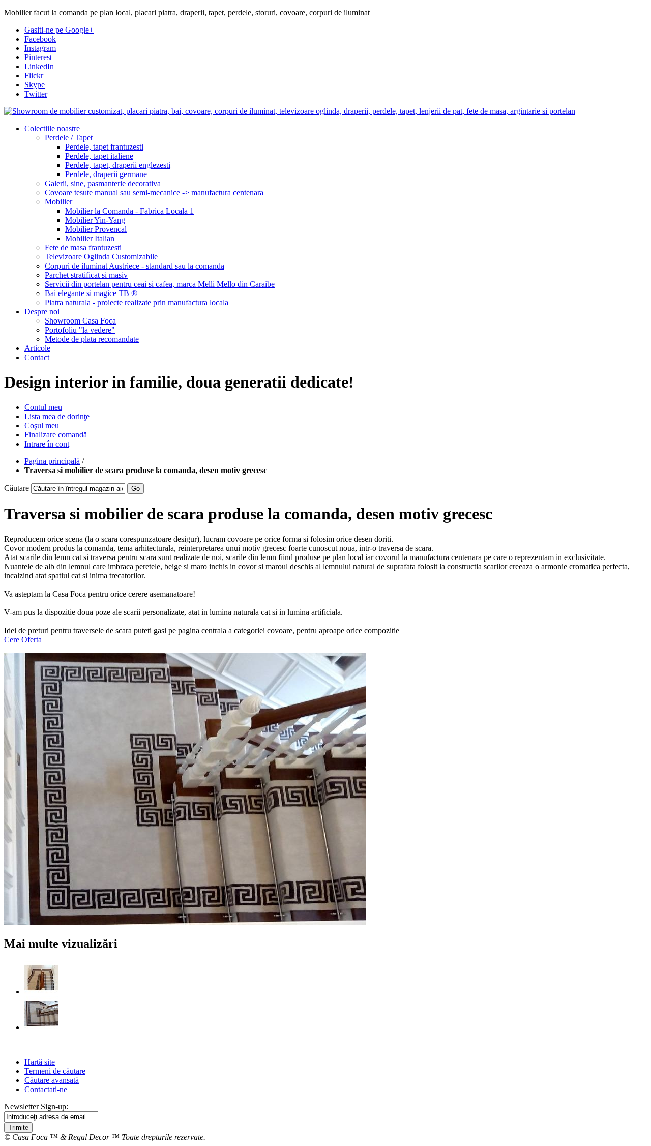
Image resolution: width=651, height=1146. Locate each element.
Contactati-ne (45, 1089)
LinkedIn (39, 66)
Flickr (33, 75)
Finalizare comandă (55, 434)
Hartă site (39, 1061)
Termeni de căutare (54, 1071)
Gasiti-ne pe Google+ (59, 29)
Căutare (16, 488)
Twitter (35, 94)
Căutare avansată (51, 1080)
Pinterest (38, 57)
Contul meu (43, 407)
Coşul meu (41, 425)
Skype (34, 84)
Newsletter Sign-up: (36, 1106)
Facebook (40, 39)
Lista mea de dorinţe (57, 416)
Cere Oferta (23, 639)
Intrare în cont (46, 443)
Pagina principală (52, 461)
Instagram (40, 48)
